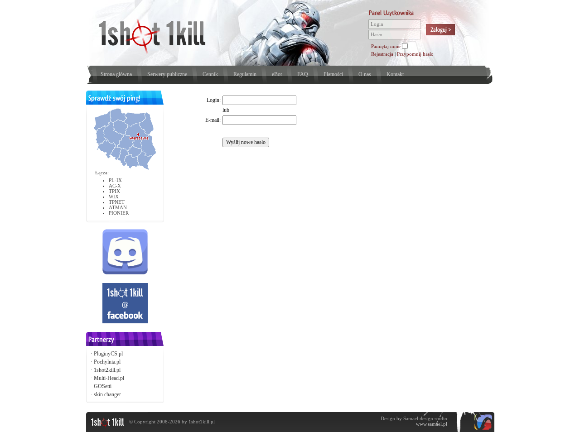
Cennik (210, 74)
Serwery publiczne (167, 74)
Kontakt (395, 74)
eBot (277, 74)
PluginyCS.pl (108, 353)
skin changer (107, 394)
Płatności (333, 74)
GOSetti (102, 386)
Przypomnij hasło (415, 54)
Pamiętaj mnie (386, 46)
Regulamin (244, 74)
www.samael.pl (431, 424)
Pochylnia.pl (107, 362)
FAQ (302, 74)
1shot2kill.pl (107, 370)
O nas (364, 74)
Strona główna (116, 74)
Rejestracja (382, 54)
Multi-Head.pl (109, 378)
